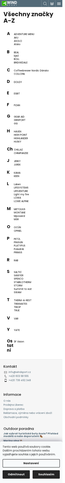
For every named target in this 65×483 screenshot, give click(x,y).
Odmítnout (16, 474)
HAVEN (17, 131)
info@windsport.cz (20, 372)
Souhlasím (46, 474)
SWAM (17, 292)
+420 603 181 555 (19, 376)
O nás (7, 401)
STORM (18, 285)
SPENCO (18, 278)
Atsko (17, 44)
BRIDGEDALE (21, 62)
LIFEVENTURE (21, 191)
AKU (16, 37)
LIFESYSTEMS (21, 187)
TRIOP (17, 307)
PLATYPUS (19, 245)
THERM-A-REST (23, 300)
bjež (16, 55)
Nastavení (31, 463)
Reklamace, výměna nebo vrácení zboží (27, 413)
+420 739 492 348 (20, 380)
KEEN (16, 176)
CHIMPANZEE (21, 153)
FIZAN (17, 105)
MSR (16, 219)
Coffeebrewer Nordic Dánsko (31, 70)
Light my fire (21, 194)
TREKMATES (20, 304)
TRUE (17, 310)
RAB (16, 260)
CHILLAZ (18, 149)
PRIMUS (18, 252)
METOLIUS (19, 209)
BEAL (16, 52)
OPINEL (18, 231)
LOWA (17, 197)
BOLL (16, 59)
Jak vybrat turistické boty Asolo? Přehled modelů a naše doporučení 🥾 (30, 435)
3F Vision (19, 341)
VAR (16, 318)
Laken (17, 184)
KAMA (17, 173)
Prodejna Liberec (13, 405)
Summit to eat (23, 289)
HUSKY (17, 141)
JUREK (17, 164)
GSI (16, 123)
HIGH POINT (20, 135)
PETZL (17, 239)
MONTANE (19, 212)
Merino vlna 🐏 (13, 440)
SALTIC (18, 272)
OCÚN (17, 227)
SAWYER (18, 275)
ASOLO (18, 41)
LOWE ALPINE (21, 201)
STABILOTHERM (22, 282)
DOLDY (18, 82)
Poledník (19, 249)
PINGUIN (18, 242)
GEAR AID (19, 116)
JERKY (17, 161)
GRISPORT (19, 120)
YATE (17, 330)
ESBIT (17, 93)
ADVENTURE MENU (24, 34)
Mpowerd (19, 216)
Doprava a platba (13, 409)
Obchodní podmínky (15, 417)
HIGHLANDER (21, 138)
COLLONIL (19, 74)
